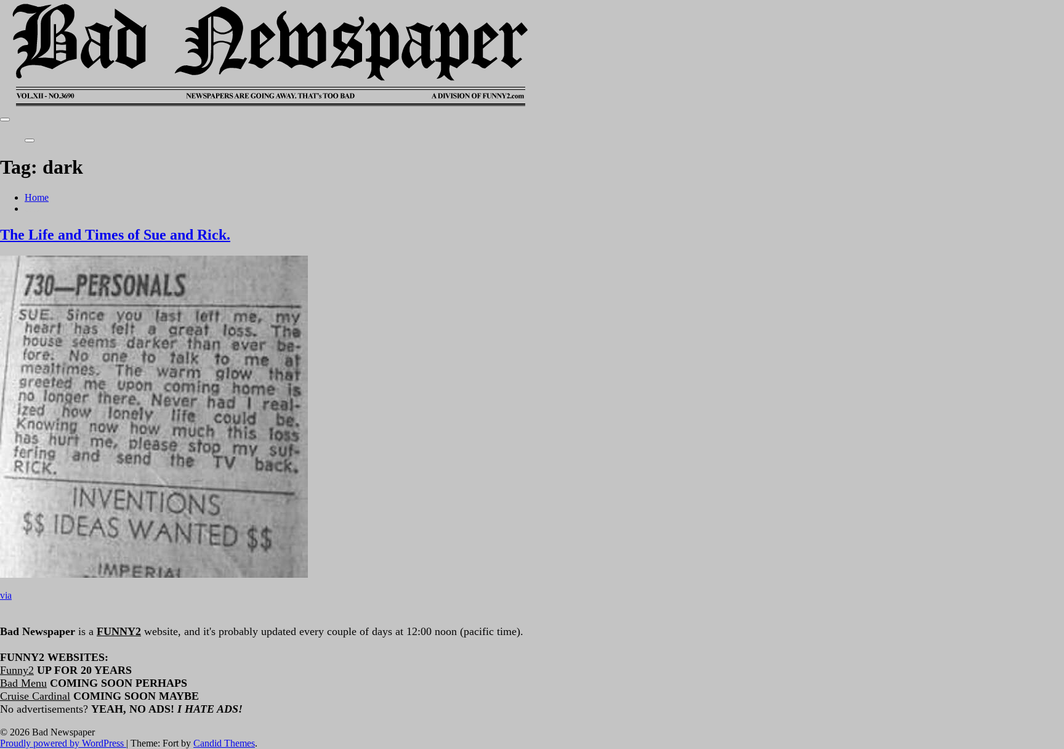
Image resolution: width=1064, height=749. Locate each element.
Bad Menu (23, 683)
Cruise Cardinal (35, 696)
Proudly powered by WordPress (63, 743)
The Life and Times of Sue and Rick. (115, 235)
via (6, 595)
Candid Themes (224, 743)
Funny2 (17, 670)
